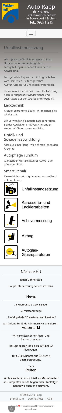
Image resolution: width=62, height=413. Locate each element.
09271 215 (45, 22)
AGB (49, 398)
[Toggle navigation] (31, 33)
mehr (31, 366)
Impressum (17, 398)
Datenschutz (35, 398)
